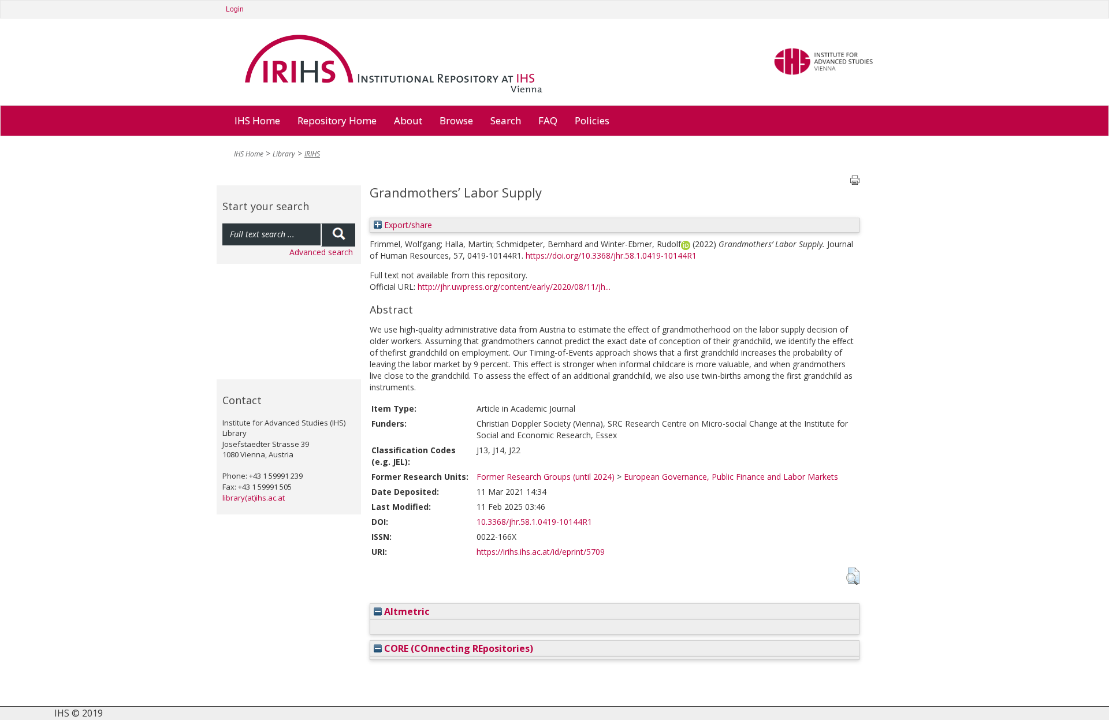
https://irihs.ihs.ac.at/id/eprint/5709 (541, 551)
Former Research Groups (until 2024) (546, 476)
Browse (456, 120)
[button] (852, 576)
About (408, 120)
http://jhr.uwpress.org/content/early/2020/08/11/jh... (514, 286)
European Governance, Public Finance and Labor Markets (731, 476)
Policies (592, 120)
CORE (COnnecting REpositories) (457, 648)
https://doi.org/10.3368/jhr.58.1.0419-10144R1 (611, 255)
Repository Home (337, 120)
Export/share (407, 224)
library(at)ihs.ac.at (253, 498)
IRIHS (312, 154)
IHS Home (257, 120)
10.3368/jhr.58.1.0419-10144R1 (534, 521)
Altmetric (406, 611)
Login (235, 9)
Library (284, 154)
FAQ (547, 120)
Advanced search (321, 252)
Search (505, 120)
